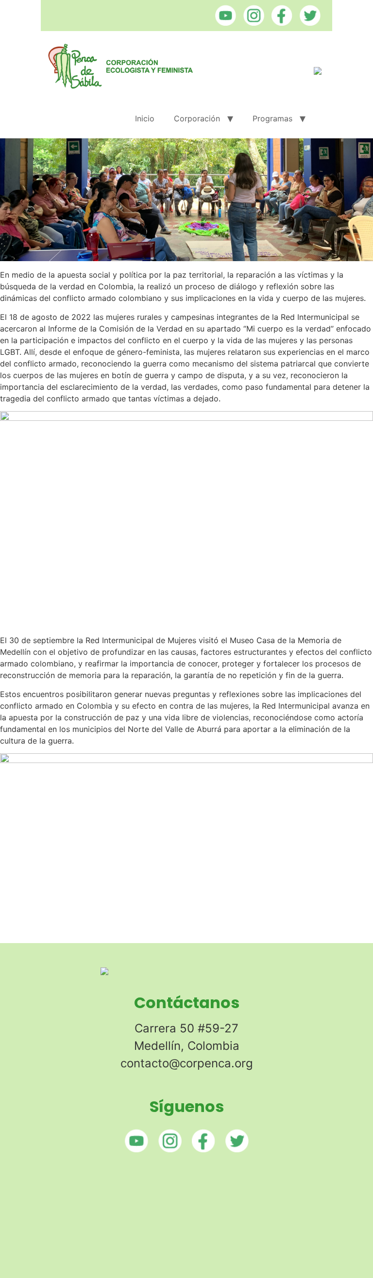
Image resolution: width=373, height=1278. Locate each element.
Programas (272, 118)
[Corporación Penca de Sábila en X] (308, 23)
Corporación (197, 118)
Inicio (144, 118)
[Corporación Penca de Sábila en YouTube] (223, 23)
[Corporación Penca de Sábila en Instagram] (251, 23)
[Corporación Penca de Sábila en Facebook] (279, 23)
